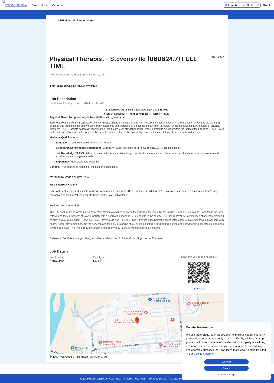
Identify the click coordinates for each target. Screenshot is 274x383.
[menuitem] (15, 5)
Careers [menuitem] (57, 5)
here (85, 176)
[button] (137, 323)
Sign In (267, 5)
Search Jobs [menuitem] (39, 5)
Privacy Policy (157, 378)
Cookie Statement (204, 353)
